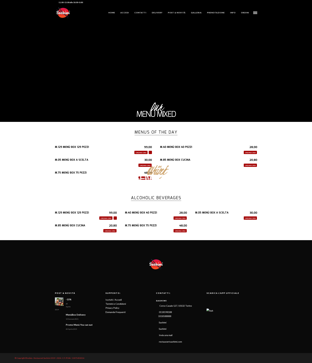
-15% (68, 299)
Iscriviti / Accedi (113, 299)
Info (233, 12)
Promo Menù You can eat (79, 324)
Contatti (140, 12)
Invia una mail (165, 335)
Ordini (245, 12)
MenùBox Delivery (75, 314)
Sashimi (162, 322)
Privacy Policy (112, 307)
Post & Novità (177, 12)
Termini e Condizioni (115, 303)
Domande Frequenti (115, 312)
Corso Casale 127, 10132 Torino (175, 305)
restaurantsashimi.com (170, 341)
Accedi (124, 12)
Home (111, 12)
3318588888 (164, 316)
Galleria (196, 12)
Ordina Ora (141, 153)
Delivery (157, 12)
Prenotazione (216, 12)
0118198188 (165, 312)
